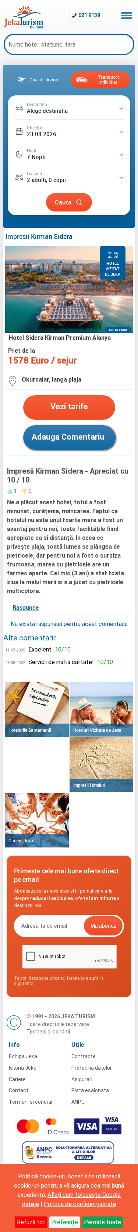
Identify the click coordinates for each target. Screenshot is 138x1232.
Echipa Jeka (23, 1056)
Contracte (83, 1056)
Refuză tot (31, 1222)
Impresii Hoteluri (89, 785)
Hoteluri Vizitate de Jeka (97, 730)
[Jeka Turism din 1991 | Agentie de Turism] (23, 26)
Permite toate (102, 1222)
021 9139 (89, 15)
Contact (18, 1090)
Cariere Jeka (20, 840)
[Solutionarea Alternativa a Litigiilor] (69, 1161)
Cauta (63, 202)
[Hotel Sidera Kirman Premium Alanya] (68, 330)
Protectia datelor (91, 1068)
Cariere (17, 1079)
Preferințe (64, 1222)
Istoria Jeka (22, 1068)
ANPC (78, 1102)
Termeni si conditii (48, 1032)
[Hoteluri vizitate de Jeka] (101, 709)
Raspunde (26, 607)
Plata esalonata (90, 1090)
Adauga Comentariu (68, 436)
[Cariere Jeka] (36, 820)
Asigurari (81, 1079)
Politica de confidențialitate (80, 1204)
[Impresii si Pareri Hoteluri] (101, 764)
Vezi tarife (69, 406)
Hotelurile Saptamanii (29, 730)
